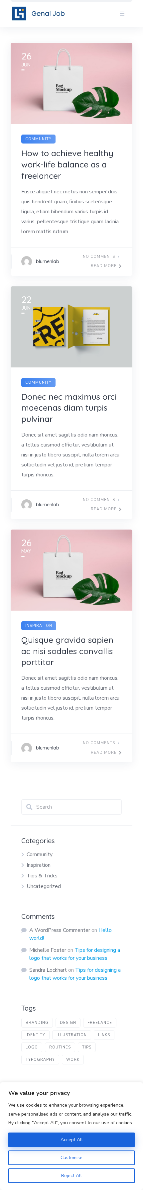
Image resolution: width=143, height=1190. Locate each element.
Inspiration (38, 625)
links (104, 1035)
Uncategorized (44, 886)
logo (32, 1047)
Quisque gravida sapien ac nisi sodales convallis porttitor (67, 651)
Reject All (71, 1175)
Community (38, 139)
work (72, 1059)
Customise (71, 1157)
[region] (71, 1136)
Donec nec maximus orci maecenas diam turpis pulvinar (69, 407)
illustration (72, 1035)
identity (35, 1035)
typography (40, 1059)
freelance (99, 1022)
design (68, 1022)
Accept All (72, 1140)
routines (60, 1047)
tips (86, 1047)
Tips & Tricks (42, 875)
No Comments (99, 256)
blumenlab (47, 261)
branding (37, 1022)
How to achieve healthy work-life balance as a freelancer (67, 164)
